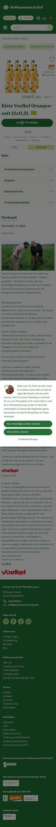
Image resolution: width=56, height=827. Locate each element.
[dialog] (28, 413)
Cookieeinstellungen (28, 439)
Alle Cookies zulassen (17, 432)
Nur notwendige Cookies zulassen (23, 424)
